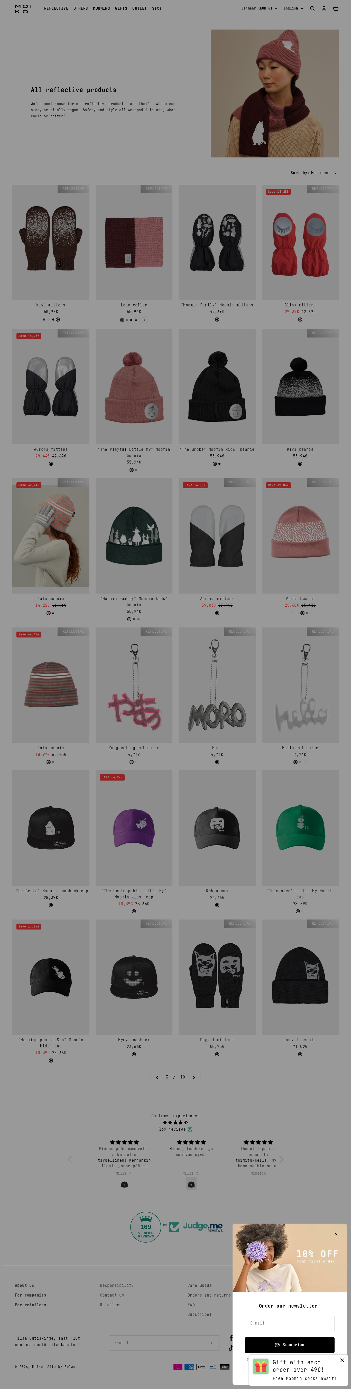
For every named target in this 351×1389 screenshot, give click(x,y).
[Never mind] (342, 1361)
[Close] (336, 1234)
